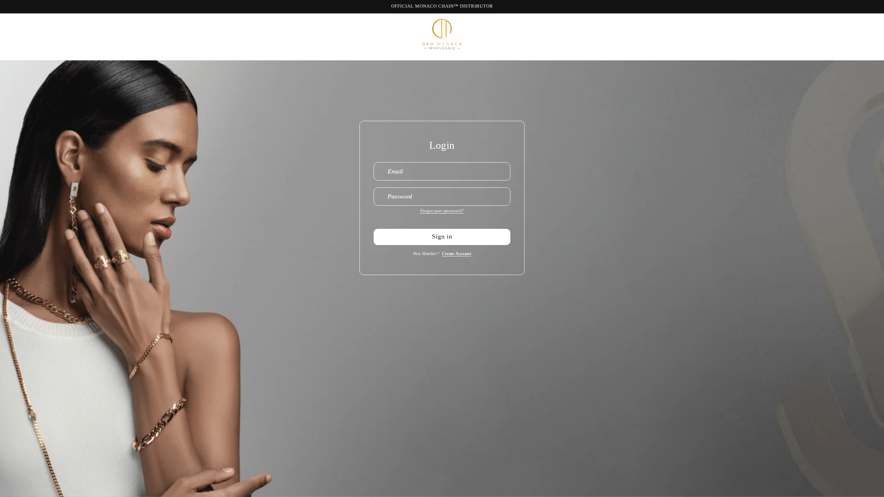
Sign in (442, 236)
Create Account (456, 253)
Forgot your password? (442, 210)
